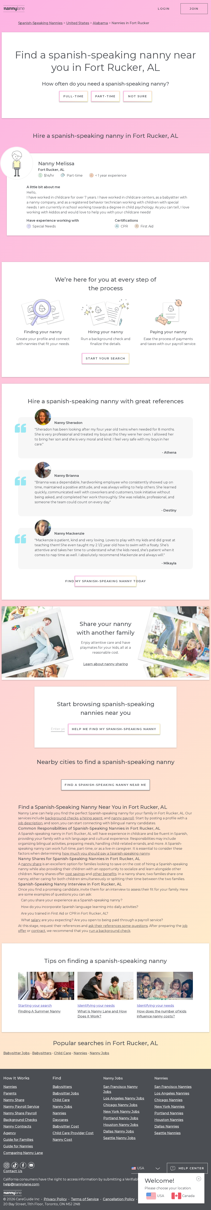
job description (30, 823)
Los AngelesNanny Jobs (123, 1098)
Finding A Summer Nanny (39, 1011)
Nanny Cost (62, 1140)
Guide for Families (18, 1140)
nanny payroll (122, 818)
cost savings (75, 874)
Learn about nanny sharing (105, 664)
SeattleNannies (167, 1133)
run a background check (109, 931)
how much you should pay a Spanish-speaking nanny (106, 853)
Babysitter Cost (66, 1126)
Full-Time (73, 96)
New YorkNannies (169, 1107)
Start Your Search (105, 358)
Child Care (62, 1053)
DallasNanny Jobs (118, 1131)
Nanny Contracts (17, 1126)
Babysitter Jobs (16, 1053)
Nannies (80, 1053)
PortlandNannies (168, 1113)
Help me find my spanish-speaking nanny (114, 729)
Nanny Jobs (99, 1053)
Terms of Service (85, 1199)
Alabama (100, 23)
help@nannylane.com (21, 1184)
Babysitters (42, 1053)
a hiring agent (91, 818)
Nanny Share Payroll (20, 1113)
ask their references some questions (118, 926)
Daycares (60, 1120)
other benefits (104, 874)
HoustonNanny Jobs (120, 1125)
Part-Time (105, 96)
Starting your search (35, 1006)
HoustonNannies (168, 1120)
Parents (9, 1093)
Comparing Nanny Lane (23, 1153)
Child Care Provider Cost (73, 1133)
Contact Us (12, 1171)
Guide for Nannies (18, 1146)
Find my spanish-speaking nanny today (105, 581)
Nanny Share (13, 1100)
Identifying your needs (96, 1006)
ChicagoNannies (168, 1100)
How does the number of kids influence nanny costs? (161, 1013)
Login (164, 9)
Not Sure (137, 96)
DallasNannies (166, 1126)
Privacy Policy (55, 1199)
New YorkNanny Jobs (121, 1112)
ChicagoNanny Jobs (120, 1105)
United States (77, 23)
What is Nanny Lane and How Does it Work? (102, 1013)
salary (36, 920)
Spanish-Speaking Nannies (40, 23)
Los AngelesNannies (171, 1093)
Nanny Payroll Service (21, 1107)
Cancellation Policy (119, 1199)
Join (194, 9)
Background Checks (20, 1120)
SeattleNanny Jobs (119, 1138)
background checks (61, 818)
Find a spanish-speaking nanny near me (105, 785)
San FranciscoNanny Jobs (120, 1089)
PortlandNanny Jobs (120, 1118)
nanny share (31, 864)
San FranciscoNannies (173, 1087)
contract (38, 931)
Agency (9, 1133)
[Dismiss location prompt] (198, 1178)
